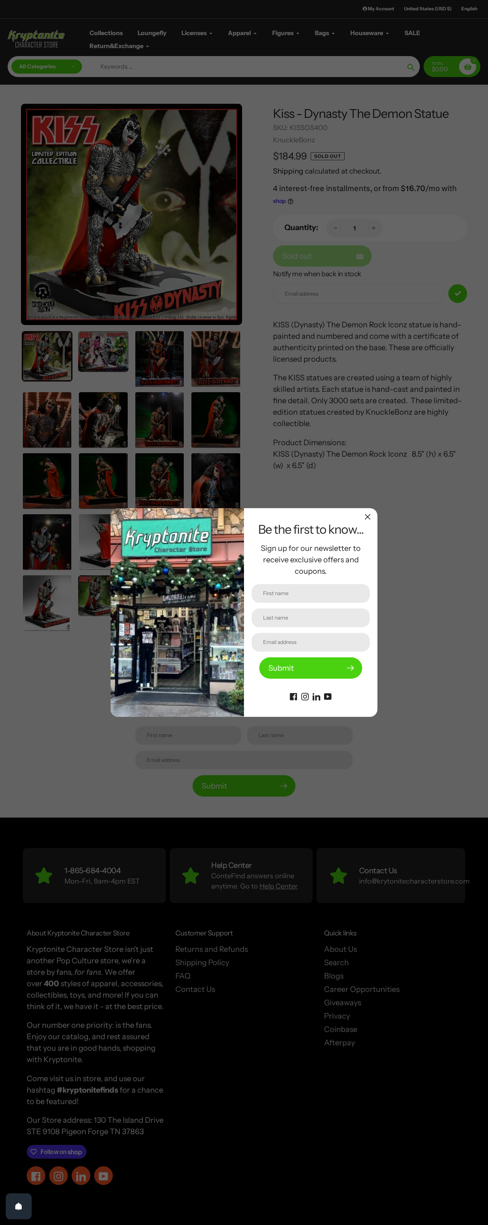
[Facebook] (293, 695)
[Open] (19, 1206)
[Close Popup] (367, 517)
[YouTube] (328, 695)
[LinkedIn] (316, 695)
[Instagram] (305, 695)
